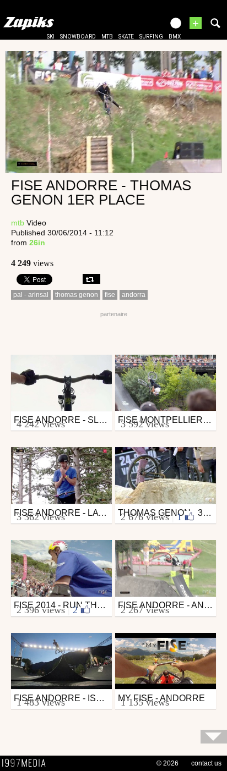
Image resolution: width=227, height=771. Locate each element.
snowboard (78, 37)
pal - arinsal (30, 295)
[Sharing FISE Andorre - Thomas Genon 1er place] (91, 279)
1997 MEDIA (27, 763)
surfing (151, 37)
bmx (175, 37)
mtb (107, 37)
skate (126, 37)
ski (51, 37)
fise (110, 295)
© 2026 (167, 763)
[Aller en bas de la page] (214, 737)
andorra (133, 295)
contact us (206, 763)
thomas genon (76, 295)
